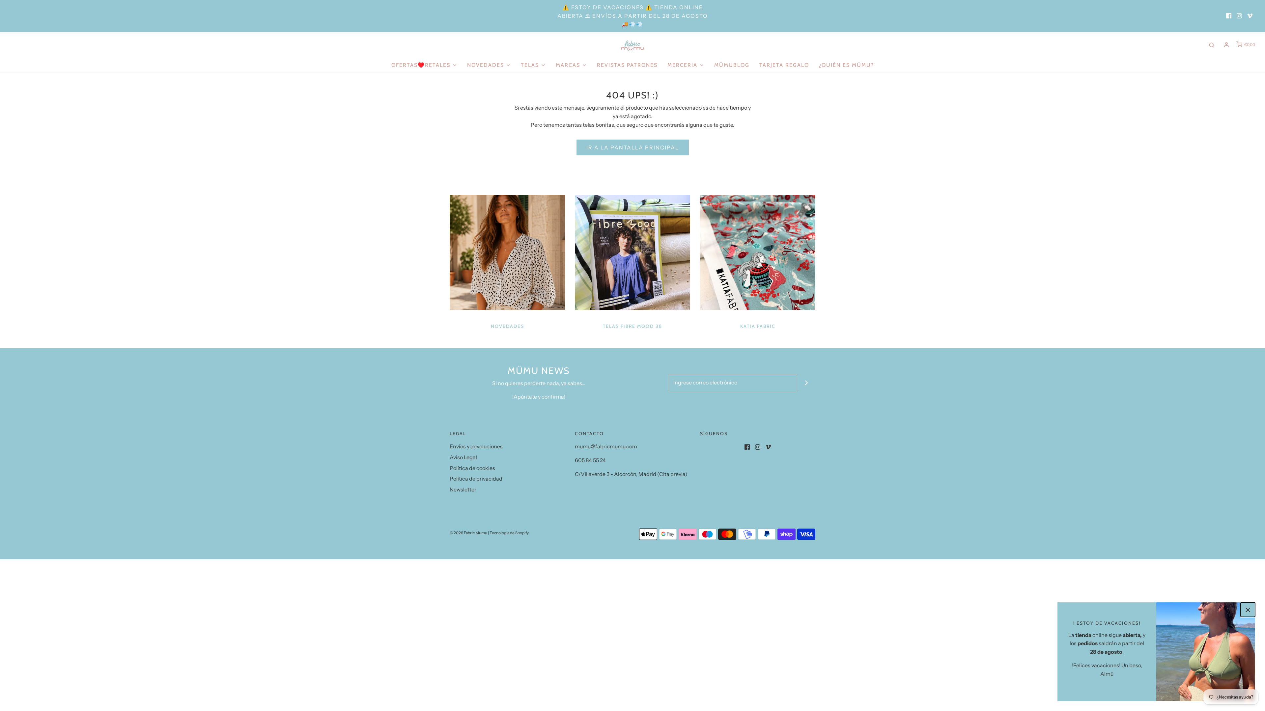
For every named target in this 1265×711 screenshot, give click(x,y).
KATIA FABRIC (757, 326)
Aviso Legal (463, 457)
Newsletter (463, 489)
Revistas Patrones (627, 65)
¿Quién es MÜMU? (846, 65)
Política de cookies (472, 468)
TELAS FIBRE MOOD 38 (632, 326)
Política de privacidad (476, 478)
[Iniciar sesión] (1226, 45)
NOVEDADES (507, 326)
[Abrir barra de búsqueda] (1212, 44)
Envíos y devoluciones (476, 446)
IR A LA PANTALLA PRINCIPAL (632, 147)
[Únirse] (806, 383)
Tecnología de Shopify (509, 532)
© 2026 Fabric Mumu (468, 532)
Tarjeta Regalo (784, 65)
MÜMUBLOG (731, 65)
